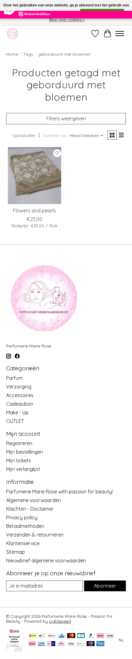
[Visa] (71, 644)
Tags (28, 54)
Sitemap (15, 552)
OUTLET (15, 421)
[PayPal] (91, 636)
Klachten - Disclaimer (30, 509)
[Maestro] (91, 644)
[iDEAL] (32, 636)
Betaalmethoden (25, 526)
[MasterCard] (71, 636)
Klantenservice (23, 543)
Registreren (19, 443)
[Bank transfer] (110, 636)
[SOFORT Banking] (32, 644)
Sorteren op (55, 135)
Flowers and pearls (34, 210)
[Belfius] (52, 636)
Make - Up (17, 412)
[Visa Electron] (41, 644)
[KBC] (61, 636)
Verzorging (18, 387)
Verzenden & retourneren (35, 535)
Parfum (14, 378)
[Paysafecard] (80, 644)
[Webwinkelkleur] (14, 650)
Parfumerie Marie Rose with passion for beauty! (59, 491)
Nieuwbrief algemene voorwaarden (46, 560)
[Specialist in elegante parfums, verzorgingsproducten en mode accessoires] (12, 33)
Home (12, 54)
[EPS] (61, 644)
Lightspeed (60, 621)
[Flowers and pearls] (34, 175)
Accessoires (19, 395)
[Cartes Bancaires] (81, 636)
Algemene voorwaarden (33, 500)
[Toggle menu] (120, 33)
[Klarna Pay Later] (100, 636)
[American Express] (100, 644)
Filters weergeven (66, 118)
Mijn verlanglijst (23, 469)
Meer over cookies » (67, 20)
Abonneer (105, 586)
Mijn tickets (18, 460)
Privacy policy (21, 517)
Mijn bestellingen (24, 452)
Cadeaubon (19, 404)
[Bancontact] (42, 636)
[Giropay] (51, 644)
